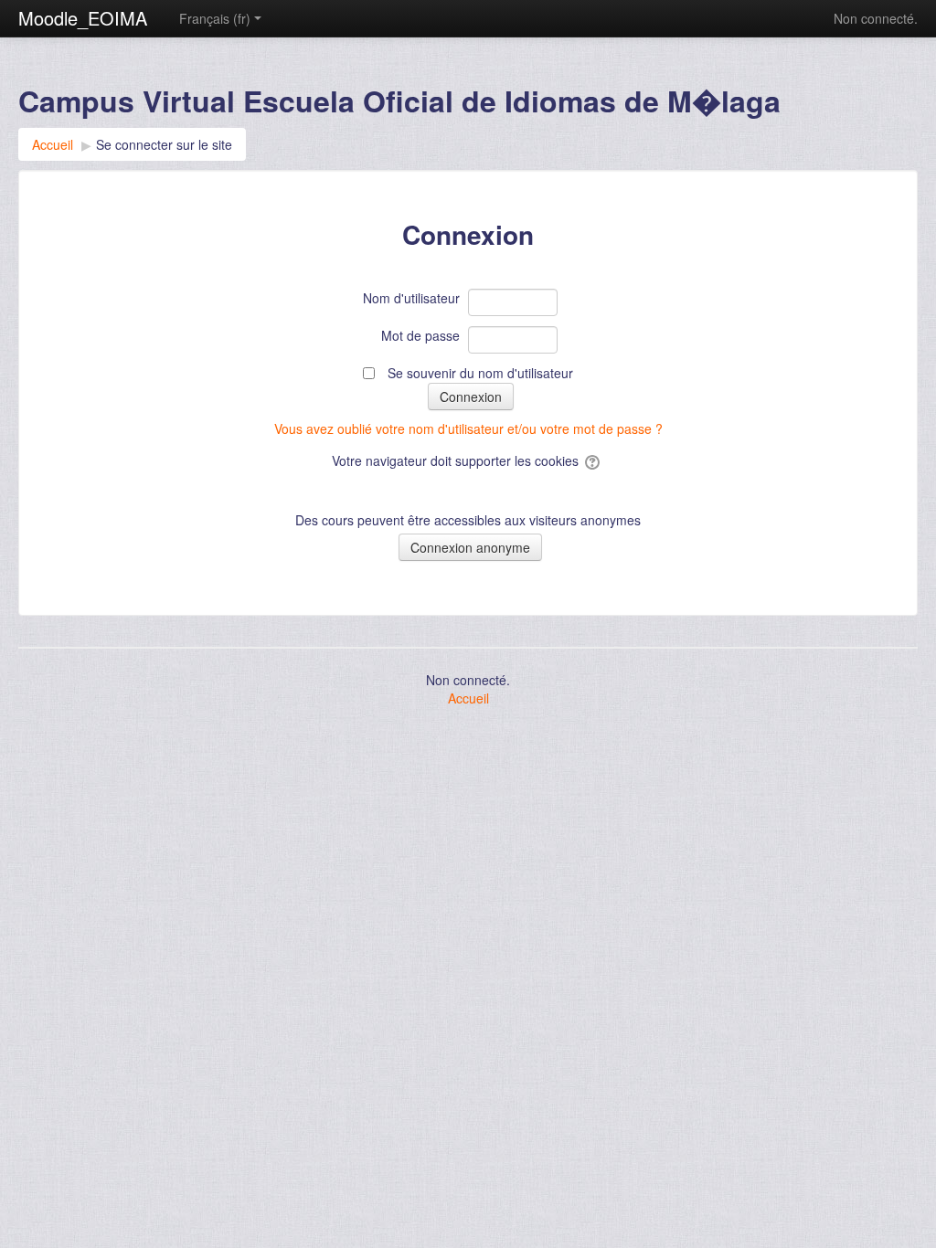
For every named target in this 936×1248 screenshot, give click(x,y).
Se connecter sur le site (164, 144)
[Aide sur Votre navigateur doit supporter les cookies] (593, 460)
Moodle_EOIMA (82, 18)
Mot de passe (420, 335)
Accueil (468, 698)
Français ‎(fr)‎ (214, 18)
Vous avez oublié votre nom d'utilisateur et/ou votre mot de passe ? (468, 428)
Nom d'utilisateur (411, 298)
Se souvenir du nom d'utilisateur (480, 373)
